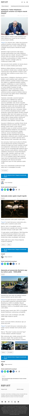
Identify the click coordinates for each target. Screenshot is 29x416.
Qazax (3, 352)
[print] (16, 190)
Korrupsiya (4, 170)
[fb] (2, 190)
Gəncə (3, 244)
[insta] (5, 402)
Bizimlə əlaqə (20, 389)
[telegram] (8, 190)
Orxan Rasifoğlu (8, 182)
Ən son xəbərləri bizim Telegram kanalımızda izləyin (15, 176)
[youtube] (18, 402)
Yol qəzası (10, 352)
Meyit (9, 244)
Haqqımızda (4, 389)
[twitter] (11, 190)
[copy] (19, 190)
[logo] (4, 2)
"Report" (3, 222)
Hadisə (2, 15)
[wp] (5, 190)
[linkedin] (13, 190)
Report (3, 42)
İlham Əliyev (5, 6)
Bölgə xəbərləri (8, 256)
